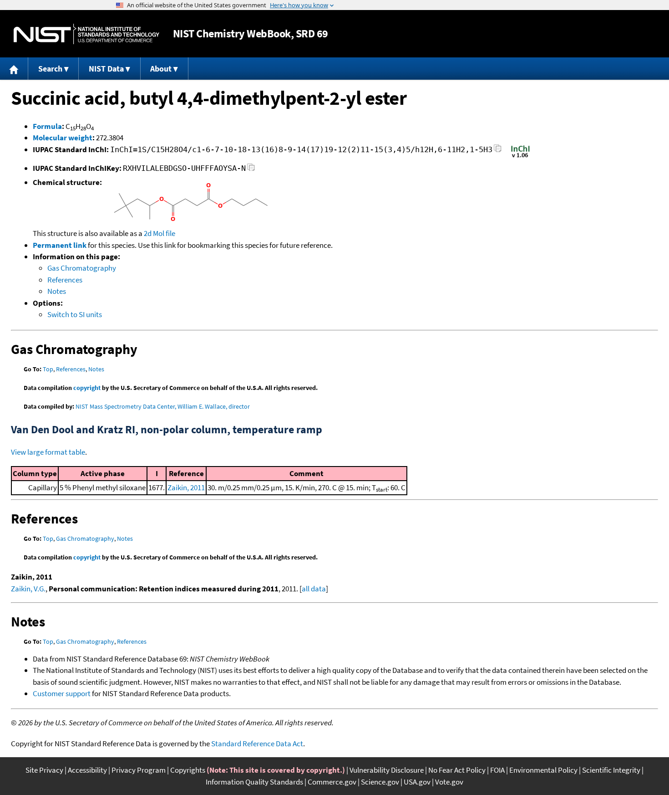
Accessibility (87, 770)
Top (48, 369)
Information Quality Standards (254, 782)
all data (314, 589)
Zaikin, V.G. (28, 589)
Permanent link (59, 245)
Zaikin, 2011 (186, 487)
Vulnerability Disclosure (387, 770)
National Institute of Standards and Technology (86, 34)
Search (50, 68)
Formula (47, 126)
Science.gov (380, 782)
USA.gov (417, 782)
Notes (56, 291)
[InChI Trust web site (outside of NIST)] (520, 157)
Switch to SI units (74, 314)
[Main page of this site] (14, 68)
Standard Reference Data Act (257, 744)
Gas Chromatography (81, 268)
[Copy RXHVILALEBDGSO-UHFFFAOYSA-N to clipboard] (251, 170)
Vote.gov (449, 782)
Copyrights (187, 770)
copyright (87, 388)
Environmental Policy (543, 770)
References (64, 280)
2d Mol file (159, 233)
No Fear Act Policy (457, 770)
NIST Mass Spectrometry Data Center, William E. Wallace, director (163, 406)
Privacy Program (139, 770)
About (161, 68)
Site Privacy (44, 770)
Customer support (62, 693)
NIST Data (106, 68)
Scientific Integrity (611, 770)
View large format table (48, 452)
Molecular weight (62, 138)
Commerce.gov (332, 782)
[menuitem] (14, 68)
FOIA (497, 770)
